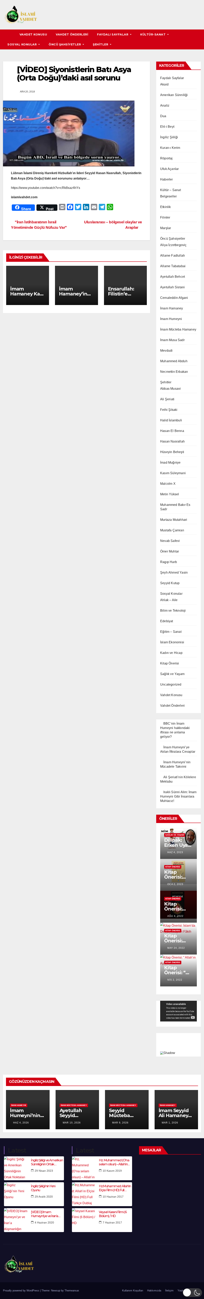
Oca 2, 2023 (175, 884)
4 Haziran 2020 (44, 1222)
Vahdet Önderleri (72, 34)
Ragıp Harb (168, 562)
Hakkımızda (154, 1290)
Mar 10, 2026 (72, 1122)
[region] (178, 1044)
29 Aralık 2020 (44, 1196)
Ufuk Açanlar (169, 169)
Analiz (164, 105)
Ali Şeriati (167, 399)
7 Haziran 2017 (112, 1222)
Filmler (165, 217)
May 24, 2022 (176, 948)
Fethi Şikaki (168, 409)
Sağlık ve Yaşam (172, 674)
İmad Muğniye (170, 462)
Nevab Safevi (170, 541)
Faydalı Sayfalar (113, 34)
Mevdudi (166, 350)
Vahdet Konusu (33, 34)
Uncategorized (170, 684)
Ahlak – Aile (169, 600)
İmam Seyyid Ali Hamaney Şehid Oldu (174, 1115)
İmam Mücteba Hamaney (178, 329)
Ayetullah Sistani (172, 287)
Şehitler (101, 44)
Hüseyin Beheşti (172, 452)
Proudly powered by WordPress (21, 1290)
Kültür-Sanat (153, 34)
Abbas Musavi (170, 388)
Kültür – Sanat (170, 190)
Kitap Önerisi (169, 663)
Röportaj (166, 158)
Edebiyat (166, 621)
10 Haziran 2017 (113, 1196)
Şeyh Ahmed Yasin (174, 572)
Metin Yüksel (169, 494)
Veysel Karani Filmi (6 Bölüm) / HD (113, 1214)
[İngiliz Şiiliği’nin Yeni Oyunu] (16, 1194)
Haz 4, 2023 (175, 852)
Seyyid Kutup (169, 583)
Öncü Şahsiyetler (65, 44)
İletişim (169, 1290)
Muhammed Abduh (173, 361)
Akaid (164, 84)
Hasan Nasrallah (172, 441)
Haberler (166, 179)
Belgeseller (168, 196)
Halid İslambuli (171, 420)
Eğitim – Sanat (170, 631)
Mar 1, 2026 (170, 1122)
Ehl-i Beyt (167, 126)
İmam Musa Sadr (172, 340)
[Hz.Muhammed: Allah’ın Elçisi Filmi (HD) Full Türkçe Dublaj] (84, 1194)
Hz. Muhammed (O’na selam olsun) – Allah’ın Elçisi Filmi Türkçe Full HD (114, 1162)
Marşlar (165, 228)
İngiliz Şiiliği (169, 137)
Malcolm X (168, 483)
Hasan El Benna (172, 431)
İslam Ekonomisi (172, 642)
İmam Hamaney (171, 308)
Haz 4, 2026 (21, 1122)
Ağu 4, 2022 (175, 916)
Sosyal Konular (22, 44)
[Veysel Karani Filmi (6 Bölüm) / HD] (84, 1220)
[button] (198, 39)
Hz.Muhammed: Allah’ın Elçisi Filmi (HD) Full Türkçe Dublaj (115, 1188)
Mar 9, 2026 (120, 1122)
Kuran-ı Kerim (170, 147)
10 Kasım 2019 (112, 1170)
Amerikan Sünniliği (174, 95)
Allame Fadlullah (172, 255)
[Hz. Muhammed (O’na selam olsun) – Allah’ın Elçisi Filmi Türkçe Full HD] (84, 1168)
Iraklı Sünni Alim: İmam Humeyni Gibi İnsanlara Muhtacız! (178, 796)
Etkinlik (165, 207)
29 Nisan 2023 (44, 1170)
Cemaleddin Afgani (174, 297)
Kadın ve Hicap (171, 652)
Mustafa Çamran (172, 530)
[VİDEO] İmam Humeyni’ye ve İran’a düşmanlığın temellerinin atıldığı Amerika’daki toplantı (47, 1214)
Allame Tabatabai (172, 266)
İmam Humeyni (171, 319)
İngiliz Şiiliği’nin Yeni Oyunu (43, 1188)
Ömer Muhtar (169, 551)
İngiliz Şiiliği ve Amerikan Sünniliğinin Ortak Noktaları (47, 1162)
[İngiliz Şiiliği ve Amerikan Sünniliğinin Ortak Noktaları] (16, 1168)
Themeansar (72, 1290)
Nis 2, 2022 (174, 979)
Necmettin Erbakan (174, 371)
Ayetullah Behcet (172, 276)
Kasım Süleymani (173, 473)
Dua (163, 116)
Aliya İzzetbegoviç (173, 245)
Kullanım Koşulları (132, 1290)
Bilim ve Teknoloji (173, 610)
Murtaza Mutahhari (173, 519)
